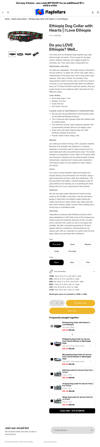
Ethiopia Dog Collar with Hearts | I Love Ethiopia (76, 323)
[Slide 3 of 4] (28, 54)
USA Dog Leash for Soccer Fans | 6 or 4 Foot (77, 371)
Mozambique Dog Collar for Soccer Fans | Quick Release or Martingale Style (77, 356)
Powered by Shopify (26, 442)
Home (7, 19)
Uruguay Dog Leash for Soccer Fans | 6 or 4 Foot (77, 385)
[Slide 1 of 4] (12, 54)
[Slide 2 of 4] (20, 54)
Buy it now (72, 311)
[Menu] (3, 12)
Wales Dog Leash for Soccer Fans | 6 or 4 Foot (77, 398)
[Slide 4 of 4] (36, 54)
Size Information (60, 271)
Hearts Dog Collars (19, 19)
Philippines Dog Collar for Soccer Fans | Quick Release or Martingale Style (76, 341)
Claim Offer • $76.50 (72, 411)
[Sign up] (91, 430)
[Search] (8, 12)
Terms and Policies (50, 442)
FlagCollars (14, 442)
